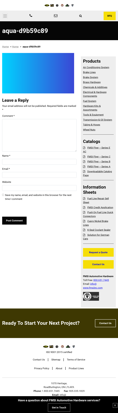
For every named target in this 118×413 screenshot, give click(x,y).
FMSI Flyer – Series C (98, 156)
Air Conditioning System (96, 67)
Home (5, 46)
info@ (93, 283)
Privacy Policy (41, 368)
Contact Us (98, 264)
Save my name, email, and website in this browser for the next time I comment (38, 197)
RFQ (109, 15)
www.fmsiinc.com (93, 287)
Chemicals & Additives (95, 87)
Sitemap (55, 359)
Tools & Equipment (93, 114)
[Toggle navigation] (5, 15)
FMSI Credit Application (100, 207)
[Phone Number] (30, 16)
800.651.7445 (101, 280)
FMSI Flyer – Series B (98, 161)
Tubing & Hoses (91, 124)
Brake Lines (89, 72)
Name (6, 155)
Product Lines (76, 368)
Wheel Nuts (89, 129)
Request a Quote (98, 252)
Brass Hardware (92, 82)
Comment (8, 115)
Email (6, 168)
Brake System (90, 77)
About (59, 368)
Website (6, 182)
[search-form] (80, 16)
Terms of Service (76, 359)
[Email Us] (55, 16)
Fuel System (89, 101)
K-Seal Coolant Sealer (99, 229)
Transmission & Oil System (97, 119)
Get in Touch (59, 407)
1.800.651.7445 (51, 391)
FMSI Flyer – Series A (98, 166)
